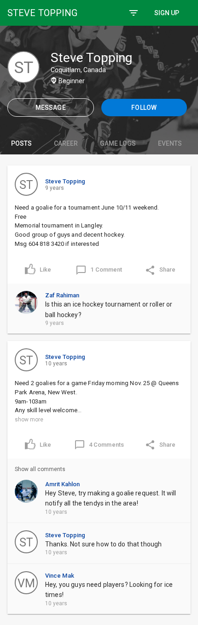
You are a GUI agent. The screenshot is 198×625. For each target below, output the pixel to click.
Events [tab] (170, 143)
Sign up (167, 13)
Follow (144, 107)
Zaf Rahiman (62, 295)
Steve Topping (65, 181)
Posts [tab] (21, 143)
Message (50, 107)
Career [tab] (66, 143)
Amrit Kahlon (62, 484)
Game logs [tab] (118, 143)
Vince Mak (59, 575)
